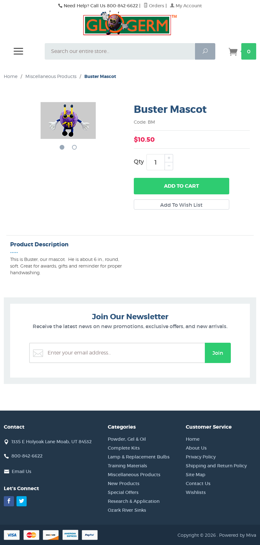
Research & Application (133, 501)
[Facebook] (9, 501)
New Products (124, 483)
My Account (188, 6)
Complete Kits (124, 448)
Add (181, 186)
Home (10, 76)
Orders (156, 6)
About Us (196, 448)
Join (217, 353)
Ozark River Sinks (127, 510)
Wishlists (196, 492)
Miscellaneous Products (134, 474)
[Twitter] (21, 501)
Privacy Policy (201, 457)
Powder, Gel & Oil (127, 439)
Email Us (21, 471)
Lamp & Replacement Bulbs (139, 457)
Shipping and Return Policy (216, 466)
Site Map (195, 474)
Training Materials (127, 466)
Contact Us (198, 483)
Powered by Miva (237, 535)
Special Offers (123, 492)
